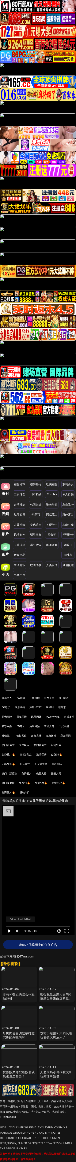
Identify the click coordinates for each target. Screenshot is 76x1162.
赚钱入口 (25, 792)
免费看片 (27, 773)
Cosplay (52, 494)
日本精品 (35, 494)
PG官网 (20, 698)
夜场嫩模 (51, 735)
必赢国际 (21, 716)
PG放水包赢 (53, 716)
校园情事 (35, 565)
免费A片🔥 (41, 783)
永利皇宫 (56, 745)
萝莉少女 (68, 484)
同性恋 (68, 555)
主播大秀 (49, 726)
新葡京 (62, 707)
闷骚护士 (68, 534)
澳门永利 (64, 698)
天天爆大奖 (40, 764)
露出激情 (35, 545)
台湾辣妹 (19, 504)
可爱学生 (51, 525)
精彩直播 (7, 726)
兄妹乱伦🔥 (58, 783)
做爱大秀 (41, 773)
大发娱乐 (24, 745)
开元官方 (25, 764)
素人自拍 (68, 494)
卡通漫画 (19, 545)
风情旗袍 (19, 534)
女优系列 (35, 525)
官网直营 (49, 698)
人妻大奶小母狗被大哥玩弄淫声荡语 (56, 1074)
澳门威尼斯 (8, 783)
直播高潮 (69, 716)
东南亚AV (68, 504)
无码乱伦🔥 (8, 764)
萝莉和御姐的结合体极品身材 (19, 996)
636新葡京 (26, 754)
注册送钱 (20, 707)
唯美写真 (51, 545)
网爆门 (68, 545)
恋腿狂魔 (68, 525)
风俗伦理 (68, 565)
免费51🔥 (56, 754)
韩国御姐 (35, 504)
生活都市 (19, 565)
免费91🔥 (24, 783)
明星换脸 (35, 534)
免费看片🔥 (8, 754)
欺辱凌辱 (19, 514)
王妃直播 (64, 726)
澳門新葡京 (40, 745)
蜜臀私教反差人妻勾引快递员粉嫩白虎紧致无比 (56, 998)
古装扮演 (19, 525)
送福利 (50, 707)
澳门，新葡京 (9, 773)
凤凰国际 (36, 716)
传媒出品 (19, 555)
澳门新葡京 (8, 745)
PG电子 (6, 707)
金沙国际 (57, 764)
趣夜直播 (36, 735)
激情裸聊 (41, 754)
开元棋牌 (34, 698)
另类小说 (19, 575)
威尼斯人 (7, 698)
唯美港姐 (51, 504)
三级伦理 (19, 494)
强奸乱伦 (35, 484)
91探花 (35, 514)
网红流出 (51, 514)
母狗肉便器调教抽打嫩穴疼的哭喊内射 (19, 1035)
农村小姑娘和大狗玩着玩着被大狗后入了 (56, 1035)
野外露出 (68, 514)
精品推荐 (19, 484)
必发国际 (65, 735)
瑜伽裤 (52, 534)
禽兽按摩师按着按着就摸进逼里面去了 (19, 1074)
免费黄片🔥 (8, 792)
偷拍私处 (21, 735)
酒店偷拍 (34, 726)
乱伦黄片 (7, 735)
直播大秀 (56, 773)
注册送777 (35, 707)
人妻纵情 (51, 565)
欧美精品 (51, 484)
